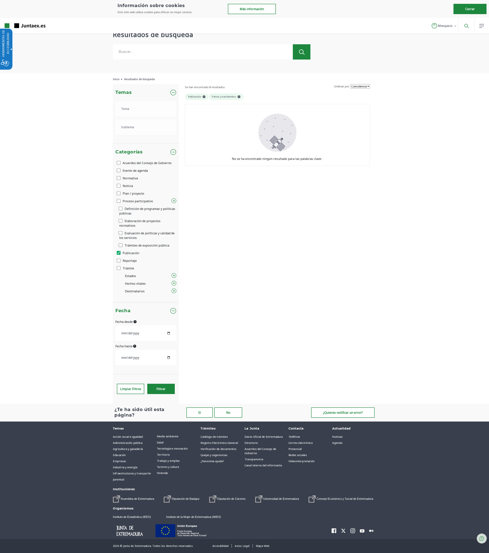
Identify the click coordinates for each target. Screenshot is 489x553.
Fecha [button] (122, 311)
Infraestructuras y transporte (132, 473)
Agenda (337, 443)
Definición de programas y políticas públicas (147, 211)
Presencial (295, 449)
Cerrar (470, 9)
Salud (160, 442)
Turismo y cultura (168, 467)
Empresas (119, 461)
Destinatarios (135, 291)
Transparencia (253, 459)
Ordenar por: (342, 86)
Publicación (130, 253)
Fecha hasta (124, 346)
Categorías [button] (129, 152)
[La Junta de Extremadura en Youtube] (362, 530)
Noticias (337, 437)
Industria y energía (125, 467)
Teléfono (294, 437)
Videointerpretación (301, 461)
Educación (119, 455)
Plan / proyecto (133, 193)
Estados (130, 276)
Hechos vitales (135, 283)
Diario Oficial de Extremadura (263, 437)
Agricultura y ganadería (128, 449)
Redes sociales (297, 455)
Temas (123, 92)
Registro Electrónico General (219, 443)
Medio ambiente (167, 436)
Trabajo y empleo (168, 461)
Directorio (251, 443)
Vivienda (162, 473)
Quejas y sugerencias (214, 455)
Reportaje (129, 261)
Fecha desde (124, 322)
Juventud (118, 479)
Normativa (130, 178)
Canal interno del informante (263, 465)
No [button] (228, 412)
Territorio (163, 454)
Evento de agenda (135, 170)
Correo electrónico (300, 443)
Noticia (127, 186)
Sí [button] (199, 412)
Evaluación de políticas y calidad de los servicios (147, 235)
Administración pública (127, 443)
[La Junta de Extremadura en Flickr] (371, 530)
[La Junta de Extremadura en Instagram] (352, 531)
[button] (444, 26)
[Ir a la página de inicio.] (18, 25)
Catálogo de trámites (214, 437)
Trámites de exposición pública (146, 245)
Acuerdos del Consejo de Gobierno (147, 163)
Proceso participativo (137, 201)
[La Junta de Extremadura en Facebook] (334, 531)
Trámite (128, 268)
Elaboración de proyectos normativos (139, 223)
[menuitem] (178, 436)
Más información (252, 9)
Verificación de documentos (218, 449)
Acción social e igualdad (128, 437)
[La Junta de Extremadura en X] (343, 531)
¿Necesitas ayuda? (212, 461)
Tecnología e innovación (172, 448)
